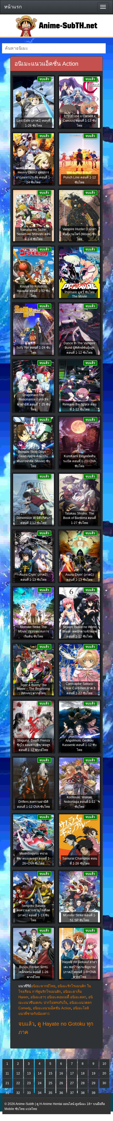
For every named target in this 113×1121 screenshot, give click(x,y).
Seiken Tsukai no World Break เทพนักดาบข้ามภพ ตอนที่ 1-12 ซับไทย (79, 631)
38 (83, 1093)
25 (50, 1083)
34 (40, 1093)
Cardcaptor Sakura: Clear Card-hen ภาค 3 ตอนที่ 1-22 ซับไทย (79, 688)
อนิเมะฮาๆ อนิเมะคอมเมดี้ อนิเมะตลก (58, 997)
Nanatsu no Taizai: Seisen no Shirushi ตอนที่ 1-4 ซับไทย (33, 234)
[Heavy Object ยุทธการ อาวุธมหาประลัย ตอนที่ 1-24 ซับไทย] (33, 159)
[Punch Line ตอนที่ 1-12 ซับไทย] (79, 159)
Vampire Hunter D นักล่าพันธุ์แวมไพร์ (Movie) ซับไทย (79, 234)
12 (18, 1073)
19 (93, 1073)
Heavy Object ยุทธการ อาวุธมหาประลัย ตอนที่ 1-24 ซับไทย (33, 177)
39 (93, 1093)
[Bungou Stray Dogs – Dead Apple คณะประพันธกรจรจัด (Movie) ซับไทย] (33, 443)
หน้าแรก (13, 6)
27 (72, 1083)
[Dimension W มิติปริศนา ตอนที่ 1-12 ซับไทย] (33, 499)
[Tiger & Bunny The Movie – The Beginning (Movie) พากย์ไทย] (33, 670)
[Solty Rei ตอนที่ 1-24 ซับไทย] (33, 329)
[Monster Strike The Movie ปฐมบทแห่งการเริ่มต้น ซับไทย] (33, 613)
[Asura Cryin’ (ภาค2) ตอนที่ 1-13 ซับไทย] (33, 556)
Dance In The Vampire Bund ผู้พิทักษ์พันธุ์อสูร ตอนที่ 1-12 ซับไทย (79, 347)
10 (104, 1064)
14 (40, 1073)
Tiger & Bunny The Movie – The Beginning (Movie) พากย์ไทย (33, 689)
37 (72, 1093)
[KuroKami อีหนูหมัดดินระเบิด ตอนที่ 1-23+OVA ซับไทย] (79, 443)
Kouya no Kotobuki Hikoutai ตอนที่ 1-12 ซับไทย (33, 291)
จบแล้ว (26, 1024)
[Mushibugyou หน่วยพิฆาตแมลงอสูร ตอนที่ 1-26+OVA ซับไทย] (33, 840)
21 (7, 1083)
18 (83, 1073)
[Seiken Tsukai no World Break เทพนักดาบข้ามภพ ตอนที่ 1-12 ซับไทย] (79, 613)
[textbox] (54, 48)
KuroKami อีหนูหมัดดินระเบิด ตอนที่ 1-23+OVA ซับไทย (79, 461)
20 (104, 1073)
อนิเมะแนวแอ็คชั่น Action (52, 1008)
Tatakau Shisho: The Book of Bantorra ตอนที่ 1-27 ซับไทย (79, 518)
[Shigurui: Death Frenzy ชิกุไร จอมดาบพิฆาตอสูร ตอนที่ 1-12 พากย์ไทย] (33, 727)
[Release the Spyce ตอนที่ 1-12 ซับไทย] (79, 386)
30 (104, 1083)
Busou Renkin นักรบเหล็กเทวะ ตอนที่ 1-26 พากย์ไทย (33, 972)
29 (93, 1083)
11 (7, 1073)
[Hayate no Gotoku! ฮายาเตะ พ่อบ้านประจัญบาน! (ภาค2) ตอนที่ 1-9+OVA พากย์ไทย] (79, 954)
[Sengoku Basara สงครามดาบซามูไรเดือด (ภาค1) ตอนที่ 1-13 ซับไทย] (33, 897)
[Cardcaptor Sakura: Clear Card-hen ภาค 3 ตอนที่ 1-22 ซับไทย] (79, 670)
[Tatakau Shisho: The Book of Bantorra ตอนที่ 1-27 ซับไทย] (79, 499)
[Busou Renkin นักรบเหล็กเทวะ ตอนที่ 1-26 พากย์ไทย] (33, 954)
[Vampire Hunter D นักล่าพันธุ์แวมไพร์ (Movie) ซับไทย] (79, 216)
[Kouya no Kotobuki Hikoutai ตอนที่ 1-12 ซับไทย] (33, 272)
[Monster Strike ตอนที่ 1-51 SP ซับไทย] (79, 897)
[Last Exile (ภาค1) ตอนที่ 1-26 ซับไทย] (33, 102)
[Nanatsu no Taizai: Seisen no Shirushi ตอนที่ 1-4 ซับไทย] (33, 216)
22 (18, 1083)
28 (83, 1083)
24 (40, 1083)
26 (61, 1083)
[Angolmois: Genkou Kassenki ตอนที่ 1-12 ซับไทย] (79, 727)
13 (29, 1073)
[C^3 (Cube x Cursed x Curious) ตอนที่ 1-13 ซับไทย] (79, 102)
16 (61, 1073)
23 (29, 1083)
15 (50, 1073)
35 (50, 1093)
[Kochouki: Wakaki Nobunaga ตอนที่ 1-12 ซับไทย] (79, 783)
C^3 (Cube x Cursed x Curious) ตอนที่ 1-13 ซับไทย (79, 120)
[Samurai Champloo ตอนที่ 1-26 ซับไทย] (79, 840)
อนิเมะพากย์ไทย (43, 986)
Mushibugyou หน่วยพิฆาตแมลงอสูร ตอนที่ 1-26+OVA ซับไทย (33, 858)
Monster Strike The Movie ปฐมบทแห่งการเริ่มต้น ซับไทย (33, 631)
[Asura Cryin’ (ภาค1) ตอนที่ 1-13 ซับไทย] (79, 556)
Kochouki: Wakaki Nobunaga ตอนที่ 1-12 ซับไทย (79, 802)
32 (18, 1093)
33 (29, 1093)
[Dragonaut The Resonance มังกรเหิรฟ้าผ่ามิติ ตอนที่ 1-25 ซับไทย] (33, 386)
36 (61, 1093)
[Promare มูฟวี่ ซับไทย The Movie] (79, 272)
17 (72, 1073)
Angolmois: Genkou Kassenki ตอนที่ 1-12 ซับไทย (79, 745)
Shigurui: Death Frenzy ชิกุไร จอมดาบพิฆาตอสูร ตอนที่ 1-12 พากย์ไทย (33, 745)
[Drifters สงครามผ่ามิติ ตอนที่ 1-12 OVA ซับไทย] (33, 783)
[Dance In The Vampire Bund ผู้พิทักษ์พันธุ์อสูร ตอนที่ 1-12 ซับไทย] (79, 329)
